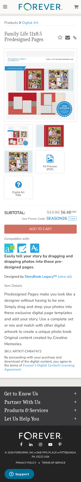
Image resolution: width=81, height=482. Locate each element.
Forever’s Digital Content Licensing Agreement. (39, 367)
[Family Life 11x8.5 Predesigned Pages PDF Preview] (50, 161)
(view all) (48, 276)
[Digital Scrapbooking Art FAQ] (18, 187)
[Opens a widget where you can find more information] (19, 474)
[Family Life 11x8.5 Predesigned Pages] (18, 136)
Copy (72, 218)
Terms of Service (53, 462)
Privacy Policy (26, 462)
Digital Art (30, 22)
